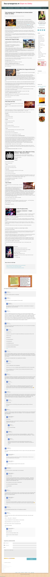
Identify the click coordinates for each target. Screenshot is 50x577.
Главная (2, 564)
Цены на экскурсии (4, 565)
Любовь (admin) (10, 416)
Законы (39, 42)
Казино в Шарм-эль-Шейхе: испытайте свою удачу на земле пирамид (16, 265)
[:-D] (5, 558)
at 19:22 (10, 455)
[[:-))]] (11, 558)
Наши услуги (3, 571)
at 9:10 (8, 392)
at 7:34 (8, 298)
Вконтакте (40, 30)
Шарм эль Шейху (18, 4)
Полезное (39, 51)
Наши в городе (40, 47)
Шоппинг (39, 57)
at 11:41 (9, 513)
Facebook (38, 30)
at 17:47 (10, 498)
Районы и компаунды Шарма (42, 53)
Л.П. (9, 329)
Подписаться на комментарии (8, 562)
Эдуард (8, 297)
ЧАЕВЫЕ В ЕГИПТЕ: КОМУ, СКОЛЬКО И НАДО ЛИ (42, 105)
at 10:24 (10, 432)
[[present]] (9, 558)
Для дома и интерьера (41, 41)
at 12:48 (12, 425)
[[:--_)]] (13, 558)
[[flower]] (10, 558)
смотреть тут (28, 24)
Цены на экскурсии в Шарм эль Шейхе (6, 566)
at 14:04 (9, 507)
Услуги (19, 572)
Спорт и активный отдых (41, 56)
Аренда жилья (40, 36)
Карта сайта (32, 572)
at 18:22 (10, 330)
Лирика (39, 46)
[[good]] (8, 558)
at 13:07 (12, 439)
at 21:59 (10, 304)
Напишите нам (3, 570)
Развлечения (40, 52)
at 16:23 (10, 382)
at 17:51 (10, 529)
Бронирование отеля (41, 37)
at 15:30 (9, 468)
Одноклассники (42, 30)
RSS (44, 30)
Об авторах (3, 569)
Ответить (5, 359)
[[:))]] (12, 558)
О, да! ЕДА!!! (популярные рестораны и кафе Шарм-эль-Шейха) (15, 267)
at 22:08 (10, 417)
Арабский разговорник (41, 35)
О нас (29, 572)
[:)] (4, 558)
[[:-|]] (14, 558)
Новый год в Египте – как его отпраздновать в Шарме (13, 266)
